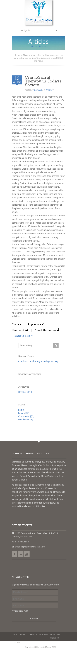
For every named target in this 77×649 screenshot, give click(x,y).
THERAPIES (33, 635)
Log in (21, 410)
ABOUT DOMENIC (20, 635)
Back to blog (22, 335)
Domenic (38, 90)
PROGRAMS (43, 635)
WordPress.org (25, 419)
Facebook (14, 554)
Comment (18, 330)
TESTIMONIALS (55, 635)
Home (34, 46)
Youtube (27, 554)
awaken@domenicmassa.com (13, 546)
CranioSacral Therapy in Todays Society (38, 361)
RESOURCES (54, 638)
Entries (23, 413)
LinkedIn (20, 554)
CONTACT (16, 642)
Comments (25, 416)
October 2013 (25, 392)
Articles (49, 90)
